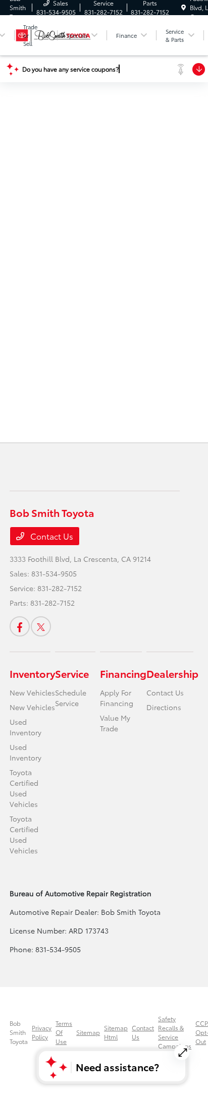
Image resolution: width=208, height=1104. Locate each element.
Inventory (32, 673)
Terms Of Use (64, 1032)
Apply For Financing (116, 697)
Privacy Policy (41, 1032)
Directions (163, 707)
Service (72, 673)
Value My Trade (115, 723)
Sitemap (88, 1032)
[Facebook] (20, 626)
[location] (183, 7)
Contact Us (50, 536)
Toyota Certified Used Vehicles (24, 788)
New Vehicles (32, 692)
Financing (123, 673)
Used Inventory (25, 727)
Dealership (172, 673)
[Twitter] (41, 626)
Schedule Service (70, 697)
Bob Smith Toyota (19, 1032)
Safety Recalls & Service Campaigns (174, 1032)
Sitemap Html (116, 1032)
